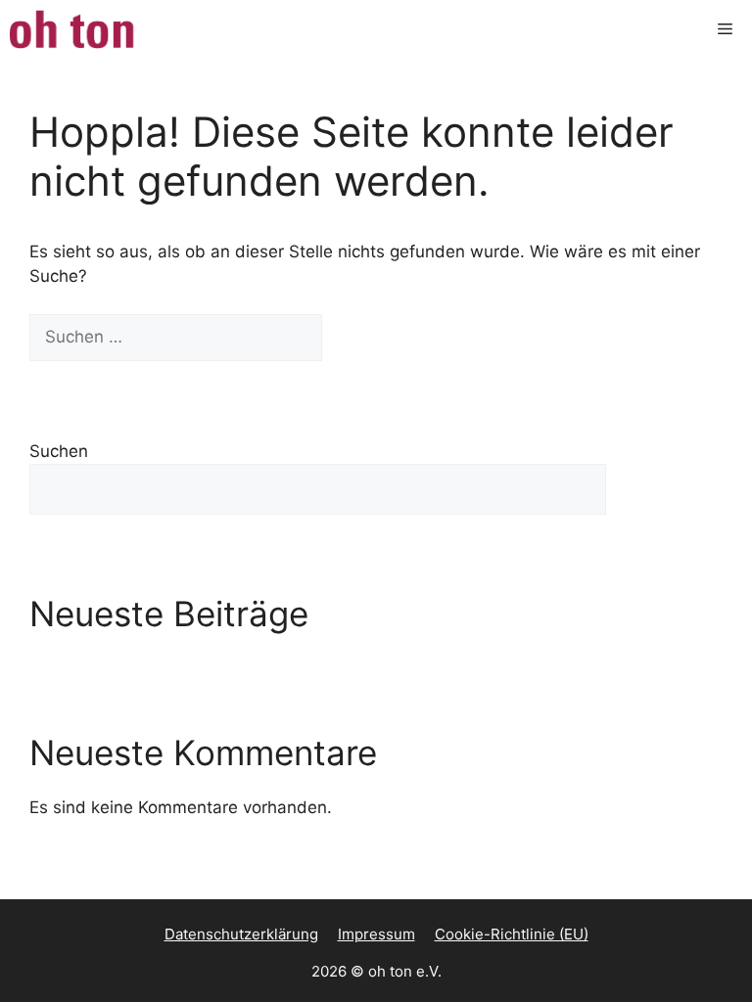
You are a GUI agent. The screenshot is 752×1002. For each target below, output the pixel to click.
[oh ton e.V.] (74, 29)
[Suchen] (356, 337)
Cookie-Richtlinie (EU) (511, 934)
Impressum (376, 934)
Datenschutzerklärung (241, 934)
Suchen (58, 451)
